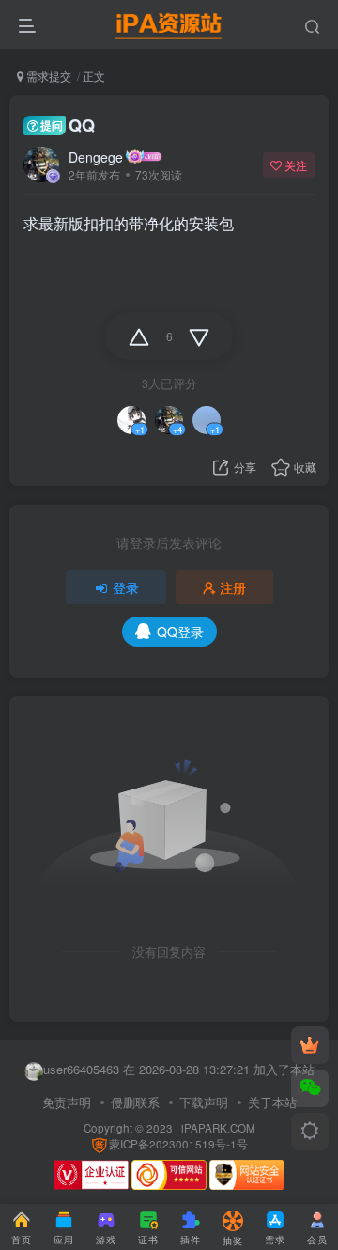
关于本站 (272, 1102)
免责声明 (66, 1102)
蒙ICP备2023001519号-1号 (178, 1143)
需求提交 (47, 76)
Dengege (96, 157)
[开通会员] (310, 1045)
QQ (67, 125)
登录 (126, 587)
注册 (233, 587)
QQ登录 (180, 631)
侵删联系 (135, 1102)
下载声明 (203, 1102)
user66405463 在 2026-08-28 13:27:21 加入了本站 (179, 1069)
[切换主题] (310, 1131)
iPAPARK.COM (218, 1127)
